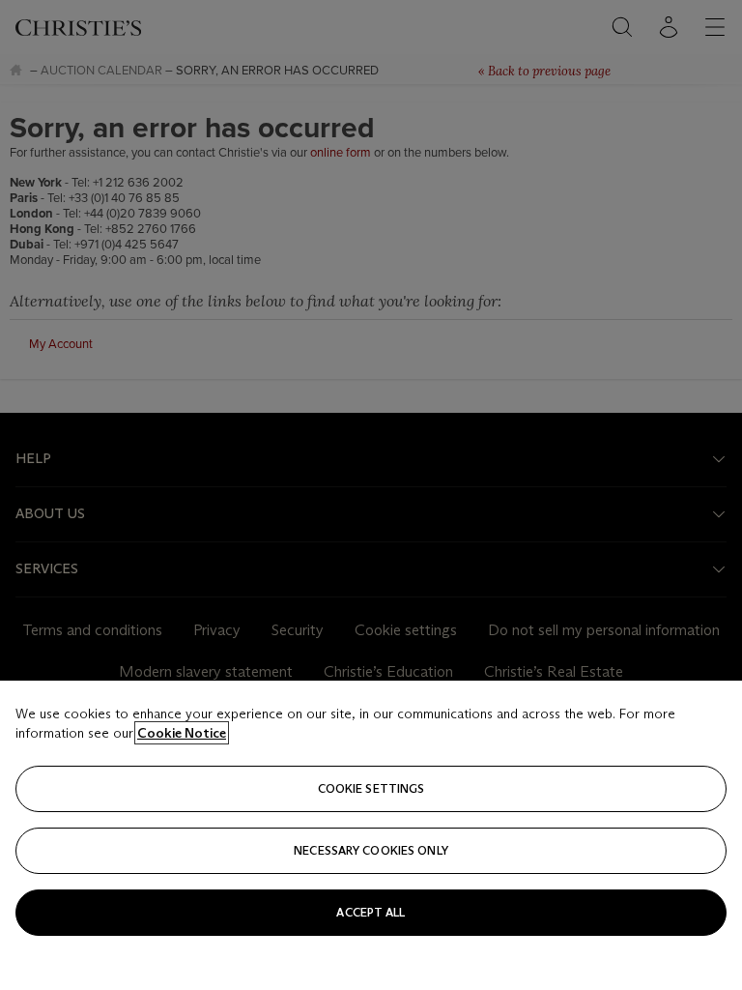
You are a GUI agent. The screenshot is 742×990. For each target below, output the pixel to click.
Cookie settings (371, 788)
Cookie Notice (181, 733)
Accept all (370, 912)
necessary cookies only (371, 850)
